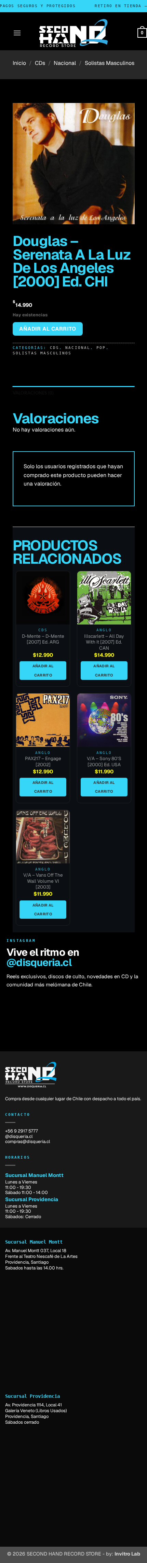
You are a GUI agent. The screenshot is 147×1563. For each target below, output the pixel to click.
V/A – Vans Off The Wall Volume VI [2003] (43, 881)
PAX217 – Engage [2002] (43, 762)
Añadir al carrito (47, 328)
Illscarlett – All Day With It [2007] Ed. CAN (104, 642)
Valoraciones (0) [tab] (33, 393)
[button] (17, 32)
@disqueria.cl (38, 962)
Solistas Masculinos (109, 63)
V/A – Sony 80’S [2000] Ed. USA (104, 762)
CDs (40, 63)
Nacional (65, 63)
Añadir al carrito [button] (43, 670)
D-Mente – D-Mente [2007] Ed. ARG (43, 639)
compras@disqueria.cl (27, 1141)
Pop (101, 348)
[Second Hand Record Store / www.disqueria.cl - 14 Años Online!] (73, 33)
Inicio (19, 63)
